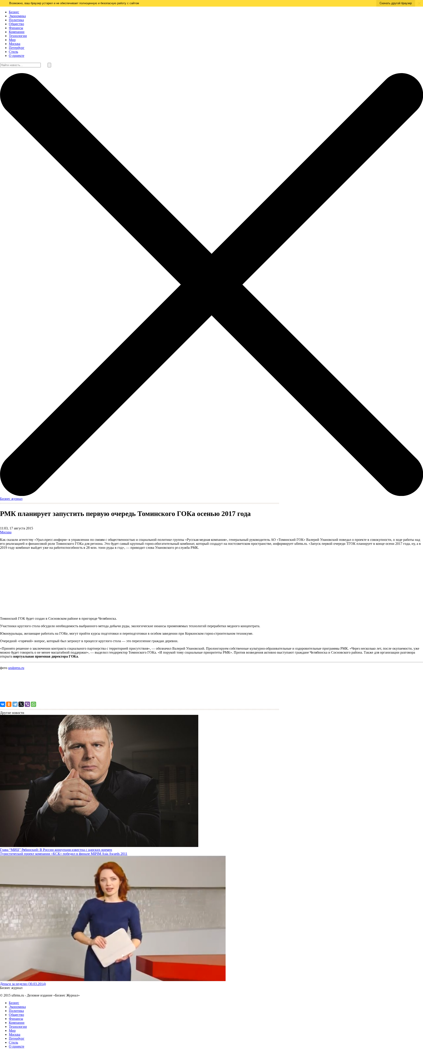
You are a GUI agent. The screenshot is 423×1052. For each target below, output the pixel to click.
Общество (16, 24)
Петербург (16, 48)
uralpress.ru (16, 668)
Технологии (18, 36)
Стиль (13, 52)
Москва (14, 44)
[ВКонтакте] (2, 704)
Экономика (17, 16)
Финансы (16, 28)
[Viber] (27, 704)
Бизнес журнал (11, 499)
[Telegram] (15, 704)
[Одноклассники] (8, 704)
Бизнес (14, 12)
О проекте (16, 55)
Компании (16, 32)
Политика (16, 20)
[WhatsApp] (33, 704)
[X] (21, 704)
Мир (12, 40)
